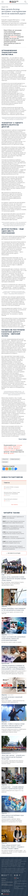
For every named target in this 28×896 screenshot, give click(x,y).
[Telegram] (13, 469)
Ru (15, 878)
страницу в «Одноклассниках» (12, 449)
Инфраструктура (15, 459)
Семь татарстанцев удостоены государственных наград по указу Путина (13, 532)
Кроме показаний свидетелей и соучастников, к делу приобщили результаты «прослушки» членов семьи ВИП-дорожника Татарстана (13, 669)
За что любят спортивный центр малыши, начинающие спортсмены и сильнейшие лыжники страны (13, 759)
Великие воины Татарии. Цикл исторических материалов (12, 494)
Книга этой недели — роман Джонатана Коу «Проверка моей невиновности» (12, 699)
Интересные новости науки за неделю (13, 639)
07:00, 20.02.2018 (5, 16)
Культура (5, 462)
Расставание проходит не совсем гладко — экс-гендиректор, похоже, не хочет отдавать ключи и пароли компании (13, 849)
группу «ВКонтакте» (14, 447)
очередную (13, 37)
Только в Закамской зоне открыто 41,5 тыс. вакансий (12, 789)
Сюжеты (7, 482)
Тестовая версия (5, 891)
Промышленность (6, 753)
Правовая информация (7, 882)
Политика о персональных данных (7, 885)
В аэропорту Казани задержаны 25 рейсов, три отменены (13, 517)
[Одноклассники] (7, 469)
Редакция (3, 878)
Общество (4, 7)
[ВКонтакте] (4, 469)
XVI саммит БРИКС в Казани (11, 487)
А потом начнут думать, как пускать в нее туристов (13, 611)
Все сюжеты (14, 504)
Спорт (3, 574)
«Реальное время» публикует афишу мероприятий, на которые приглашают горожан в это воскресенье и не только (12, 818)
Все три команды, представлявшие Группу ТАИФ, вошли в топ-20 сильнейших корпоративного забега (13, 581)
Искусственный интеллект (10, 499)
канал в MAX (7, 448)
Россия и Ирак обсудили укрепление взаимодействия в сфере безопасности (13, 522)
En (17, 878)
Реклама (3, 880)
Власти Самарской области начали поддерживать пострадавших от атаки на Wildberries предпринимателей (13, 527)
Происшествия (5, 663)
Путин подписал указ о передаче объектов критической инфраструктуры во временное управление (14, 547)
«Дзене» (11, 453)
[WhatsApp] (10, 469)
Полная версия (5, 890)
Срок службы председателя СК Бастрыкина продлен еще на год (12, 542)
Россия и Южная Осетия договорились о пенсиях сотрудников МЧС (14, 537)
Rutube (6, 453)
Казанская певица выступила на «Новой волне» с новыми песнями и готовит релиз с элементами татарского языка (13, 728)
